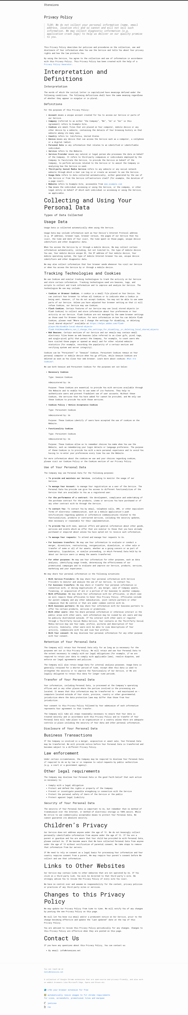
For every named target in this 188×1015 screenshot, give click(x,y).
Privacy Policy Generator (58, 64)
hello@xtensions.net (53, 972)
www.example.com (113, 184)
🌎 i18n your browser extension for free (66, 990)
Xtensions (51, 5)
